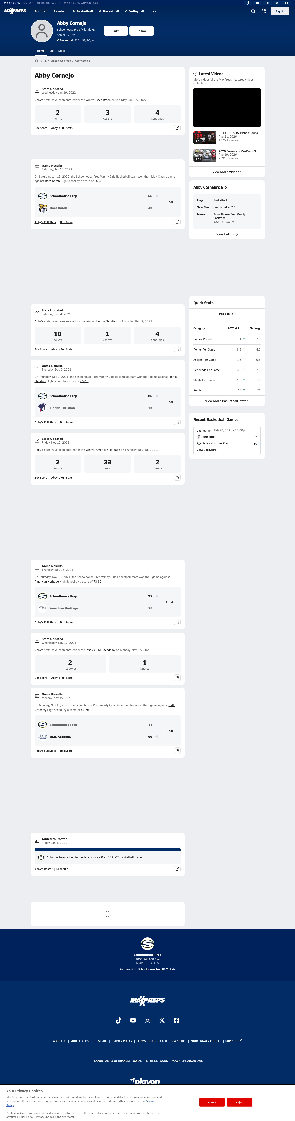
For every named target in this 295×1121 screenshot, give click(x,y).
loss (88, 650)
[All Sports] (153, 11)
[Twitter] (277, 3)
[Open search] (253, 11)
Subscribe (100, 1041)
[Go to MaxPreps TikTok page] (118, 1020)
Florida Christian (106, 321)
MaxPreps (12, 2)
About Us (59, 1041)
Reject (240, 1102)
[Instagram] (267, 3)
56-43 (98, 181)
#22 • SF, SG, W (75, 40)
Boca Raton (103, 100)
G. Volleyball (134, 11)
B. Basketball (83, 11)
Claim (116, 30)
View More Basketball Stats (225, 400)
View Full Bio (225, 234)
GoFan (28, 2)
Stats (61, 51)
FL (45, 60)
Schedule (62, 869)
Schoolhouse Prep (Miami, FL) (76, 29)
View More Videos (225, 171)
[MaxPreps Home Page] (36, 60)
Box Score (41, 128)
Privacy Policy (122, 1041)
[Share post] (177, 128)
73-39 (97, 581)
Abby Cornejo (72, 23)
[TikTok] (248, 3)
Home (41, 51)
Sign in (280, 11)
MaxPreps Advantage (81, 2)
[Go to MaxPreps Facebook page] (176, 1020)
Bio (51, 51)
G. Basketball (109, 11)
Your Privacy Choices (205, 1041)
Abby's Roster (43, 869)
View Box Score (206, 450)
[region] (147, 1102)
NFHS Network (49, 2)
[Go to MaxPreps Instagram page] (147, 1020)
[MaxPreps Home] (15, 11)
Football (41, 11)
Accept (212, 1102)
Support (231, 1041)
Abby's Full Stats (62, 128)
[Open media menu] (264, 11)
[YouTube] (257, 3)
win (88, 100)
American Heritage (108, 450)
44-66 (85, 710)
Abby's (39, 100)
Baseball (60, 11)
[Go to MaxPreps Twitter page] (162, 1020)
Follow (141, 30)
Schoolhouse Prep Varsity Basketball (229, 216)
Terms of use (146, 1041)
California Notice (173, 1041)
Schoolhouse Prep (61, 60)
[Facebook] (286, 3)
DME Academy (105, 650)
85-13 (84, 381)
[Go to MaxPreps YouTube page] (133, 1020)
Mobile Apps (79, 1041)
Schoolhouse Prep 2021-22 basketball (109, 857)
